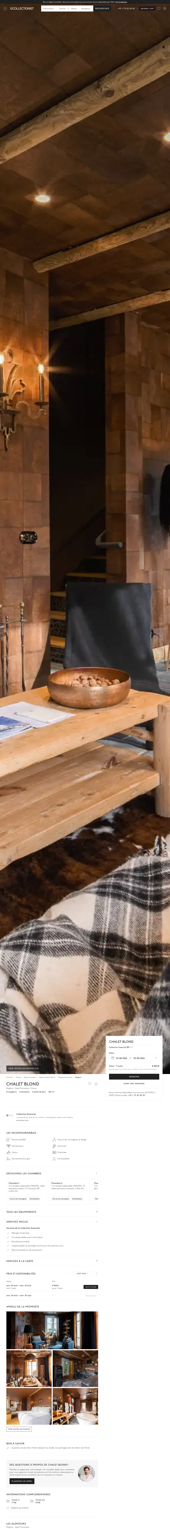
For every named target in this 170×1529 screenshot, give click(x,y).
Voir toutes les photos (19, 1429)
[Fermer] (5, 8)
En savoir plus (22, 1120)
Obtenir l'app (147, 8)
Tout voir (9, 1077)
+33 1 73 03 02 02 (126, 8)
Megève (78, 1077)
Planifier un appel (22, 1481)
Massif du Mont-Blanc (47, 1077)
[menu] (158, 8)
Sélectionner (90, 1287)
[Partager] (96, 1084)
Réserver (134, 1076)
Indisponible (91, 1296)
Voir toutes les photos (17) (23, 1068)
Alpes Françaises (30, 1077)
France (18, 1077)
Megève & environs (65, 1077)
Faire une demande (134, 1083)
